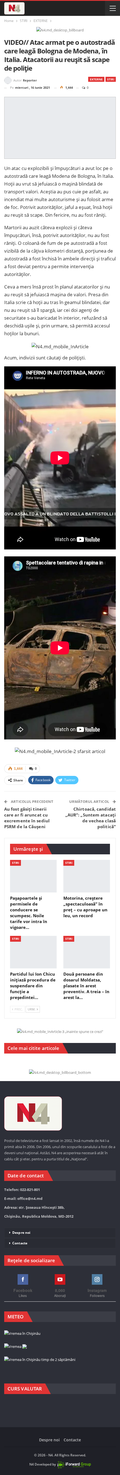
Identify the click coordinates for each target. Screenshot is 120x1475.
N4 (31, 1464)
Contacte (19, 1243)
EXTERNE (96, 79)
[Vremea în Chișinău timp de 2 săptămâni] (39, 1359)
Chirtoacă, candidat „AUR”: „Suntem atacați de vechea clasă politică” (90, 817)
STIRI (110, 79)
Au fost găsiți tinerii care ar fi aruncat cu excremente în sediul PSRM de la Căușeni (27, 817)
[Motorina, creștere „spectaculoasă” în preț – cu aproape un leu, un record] (86, 876)
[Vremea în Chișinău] (22, 1333)
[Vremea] (15, 1346)
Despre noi (21, 1232)
